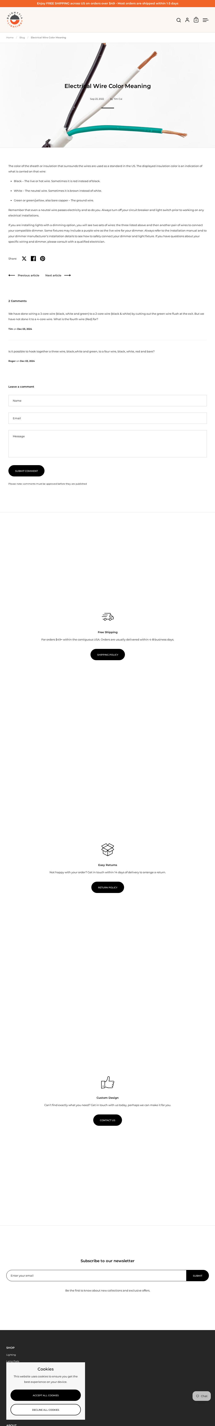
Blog (22, 37)
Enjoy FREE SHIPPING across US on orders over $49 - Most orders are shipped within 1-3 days (107, 3)
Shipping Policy (107, 654)
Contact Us (107, 1120)
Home (10, 37)
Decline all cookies (45, 1409)
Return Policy (107, 887)
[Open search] (179, 20)
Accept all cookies (46, 1395)
